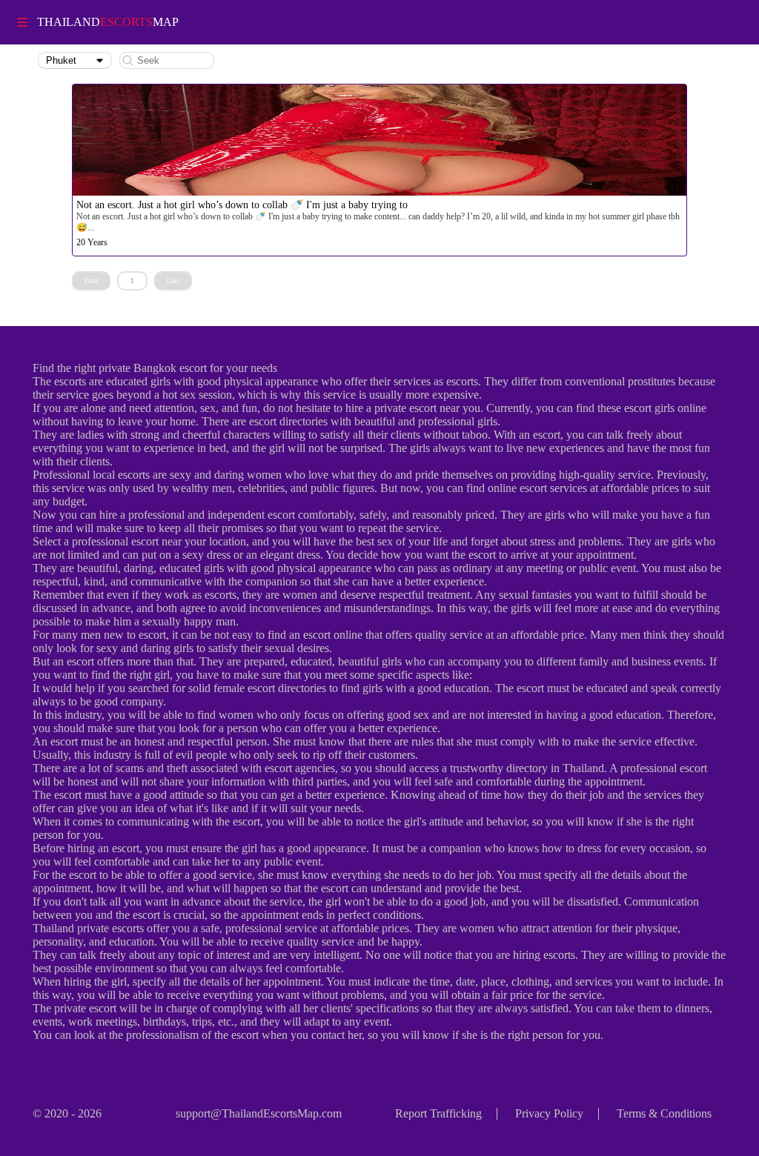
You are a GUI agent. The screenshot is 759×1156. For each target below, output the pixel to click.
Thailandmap (108, 22)
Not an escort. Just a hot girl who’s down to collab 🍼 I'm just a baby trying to (242, 204)
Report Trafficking (438, 1113)
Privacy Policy (549, 1113)
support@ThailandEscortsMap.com (259, 1113)
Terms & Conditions (664, 1113)
